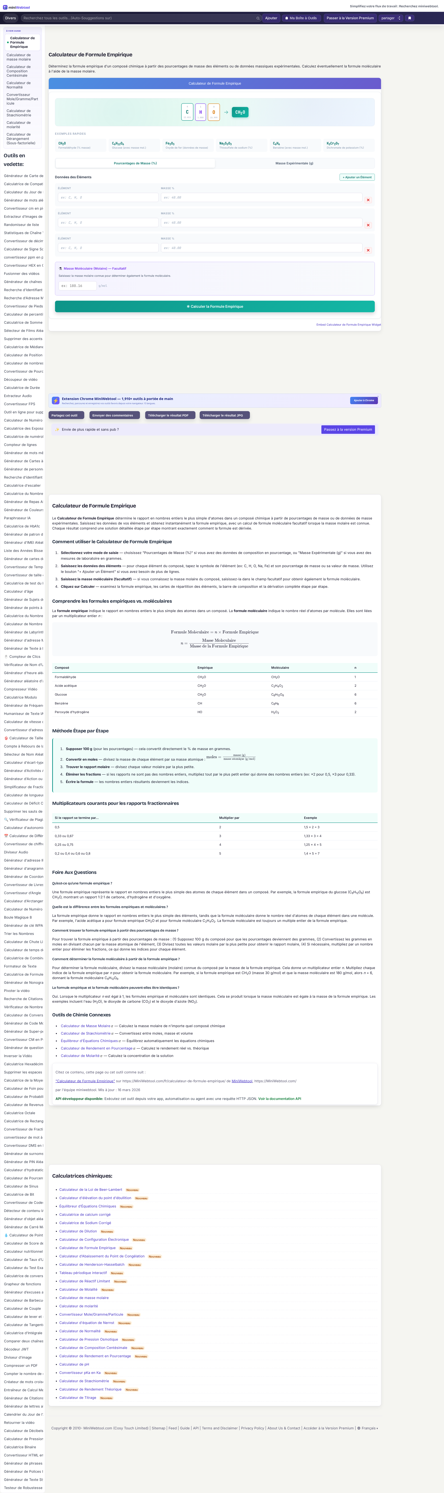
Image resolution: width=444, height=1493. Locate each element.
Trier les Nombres (19, 934)
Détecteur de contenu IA (23, 1211)
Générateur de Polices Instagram (23, 1471)
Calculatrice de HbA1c (22, 526)
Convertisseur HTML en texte (23, 1455)
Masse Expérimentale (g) (294, 163)
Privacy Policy (252, 1428)
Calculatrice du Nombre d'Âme (23, 494)
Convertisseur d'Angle (22, 893)
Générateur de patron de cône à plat (23, 534)
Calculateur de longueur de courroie (23, 795)
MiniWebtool (242, 1081)
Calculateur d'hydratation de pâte (23, 1170)
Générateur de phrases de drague (23, 1463)
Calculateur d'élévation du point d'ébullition (95, 1198)
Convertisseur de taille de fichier (23, 575)
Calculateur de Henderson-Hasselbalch (92, 1264)
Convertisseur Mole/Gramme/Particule (91, 1314)
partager (388, 18)
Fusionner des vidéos (22, 274)
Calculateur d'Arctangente (23, 901)
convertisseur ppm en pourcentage (23, 257)
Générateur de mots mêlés (23, 453)
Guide (185, 1428)
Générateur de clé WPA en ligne (23, 925)
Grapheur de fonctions (22, 1284)
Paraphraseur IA (17, 518)
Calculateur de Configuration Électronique (94, 1239)
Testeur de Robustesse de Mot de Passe (23, 1488)
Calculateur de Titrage (77, 1398)
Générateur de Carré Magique (23, 1227)
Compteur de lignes (20, 445)
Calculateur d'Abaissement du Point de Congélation (102, 1256)
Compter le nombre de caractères (23, 1374)
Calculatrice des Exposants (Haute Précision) (23, 428)
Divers (10, 18)
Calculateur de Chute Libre (23, 942)
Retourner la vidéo (19, 1423)
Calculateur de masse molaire (84, 1298)
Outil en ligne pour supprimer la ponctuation (23, 412)
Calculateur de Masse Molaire (85, 1026)
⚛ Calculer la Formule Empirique (215, 306)
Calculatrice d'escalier (22, 485)
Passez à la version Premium (348, 429)
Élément (64, 188)
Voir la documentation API (279, 1099)
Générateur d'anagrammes (23, 868)
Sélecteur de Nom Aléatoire (23, 754)
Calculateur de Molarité (80, 1056)
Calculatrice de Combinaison (23, 958)
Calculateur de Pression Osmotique (88, 1339)
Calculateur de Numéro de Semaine (23, 420)
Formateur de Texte (20, 966)
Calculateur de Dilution (78, 1231)
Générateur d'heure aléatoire (23, 673)
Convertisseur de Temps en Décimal (23, 567)
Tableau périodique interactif (83, 1273)
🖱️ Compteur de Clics (22, 657)
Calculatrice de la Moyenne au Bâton (23, 1080)
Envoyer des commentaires (113, 415)
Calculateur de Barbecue (23, 1300)
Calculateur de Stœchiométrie (86, 1033)
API (196, 1428)
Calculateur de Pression (23, 1439)
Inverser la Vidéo (18, 1056)
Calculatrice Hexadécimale (23, 1064)
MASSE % (167, 188)
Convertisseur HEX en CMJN (23, 265)
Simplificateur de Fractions (23, 787)
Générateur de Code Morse (23, 1023)
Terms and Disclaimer (220, 1428)
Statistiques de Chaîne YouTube (23, 233)
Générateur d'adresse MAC (23, 640)
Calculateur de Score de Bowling (23, 1243)
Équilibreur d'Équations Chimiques (89, 1041)
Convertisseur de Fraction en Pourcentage (23, 1129)
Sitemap (158, 1428)
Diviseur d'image (18, 1357)
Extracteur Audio (18, 396)
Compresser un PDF (21, 1365)
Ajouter (271, 18)
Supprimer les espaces (23, 1072)
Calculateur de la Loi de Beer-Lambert (90, 1189)
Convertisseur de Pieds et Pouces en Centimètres (23, 306)
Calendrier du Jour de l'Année (23, 1414)
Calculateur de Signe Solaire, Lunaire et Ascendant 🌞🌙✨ (23, 249)
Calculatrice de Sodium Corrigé (85, 1223)
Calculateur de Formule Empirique (87, 1248)
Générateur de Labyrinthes (23, 632)
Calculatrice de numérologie (23, 436)
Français (369, 1428)
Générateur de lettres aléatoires (23, 1406)
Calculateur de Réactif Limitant (84, 1281)
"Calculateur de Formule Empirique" (85, 1081)
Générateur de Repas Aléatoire (23, 502)
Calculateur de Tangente (23, 1325)
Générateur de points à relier (23, 608)
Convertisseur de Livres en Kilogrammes (23, 885)
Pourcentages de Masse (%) (135, 163)
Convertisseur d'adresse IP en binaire (23, 730)
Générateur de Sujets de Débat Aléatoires (23, 599)
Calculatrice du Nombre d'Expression (23, 616)
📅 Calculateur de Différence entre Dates (23, 836)
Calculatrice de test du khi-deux (23, 583)
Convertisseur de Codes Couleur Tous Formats (23, 1203)
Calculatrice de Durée (22, 388)
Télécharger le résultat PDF (168, 415)
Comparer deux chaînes (23, 1341)
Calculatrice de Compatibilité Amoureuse (23, 184)
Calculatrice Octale (19, 1113)
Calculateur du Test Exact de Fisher (23, 1268)
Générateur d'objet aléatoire (23, 1219)
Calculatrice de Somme (23, 322)
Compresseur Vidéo (20, 689)
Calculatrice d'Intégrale (23, 1333)
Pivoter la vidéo (17, 991)
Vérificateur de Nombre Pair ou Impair (23, 1007)
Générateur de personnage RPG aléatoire (23, 469)
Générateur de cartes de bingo (23, 559)
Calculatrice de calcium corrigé (85, 1214)
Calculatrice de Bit (19, 1194)
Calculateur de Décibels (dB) (23, 1431)
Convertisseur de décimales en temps (23, 241)
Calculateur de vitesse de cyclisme (23, 722)
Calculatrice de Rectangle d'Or (23, 1121)
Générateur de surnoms (23, 1154)
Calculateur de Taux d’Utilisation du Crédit (23, 1260)
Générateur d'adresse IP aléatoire (23, 860)
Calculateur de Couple (22, 1308)
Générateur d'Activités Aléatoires (23, 771)
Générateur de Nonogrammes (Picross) (23, 982)
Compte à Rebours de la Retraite (23, 746)
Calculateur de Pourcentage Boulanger (23, 1178)
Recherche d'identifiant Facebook (23, 477)
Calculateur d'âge (18, 591)
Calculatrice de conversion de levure (23, 1276)
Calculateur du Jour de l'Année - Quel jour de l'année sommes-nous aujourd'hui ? (23, 192)
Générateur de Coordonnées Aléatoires (23, 877)
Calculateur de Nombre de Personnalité (23, 624)
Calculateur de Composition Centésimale (93, 1348)
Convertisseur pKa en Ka (80, 1373)
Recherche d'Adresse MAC (23, 298)
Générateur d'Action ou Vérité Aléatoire (23, 779)
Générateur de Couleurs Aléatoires (23, 510)
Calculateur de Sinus (21, 1186)
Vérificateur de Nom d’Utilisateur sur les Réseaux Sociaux (23, 665)
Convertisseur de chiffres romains (23, 844)
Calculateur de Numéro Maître (23, 909)
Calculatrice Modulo (20, 697)
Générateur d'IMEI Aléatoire (23, 542)
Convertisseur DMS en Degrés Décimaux (23, 1145)
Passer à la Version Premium (350, 18)
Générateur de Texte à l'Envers (23, 648)
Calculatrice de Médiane (23, 347)
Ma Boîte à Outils (303, 18)
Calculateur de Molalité (78, 1289)
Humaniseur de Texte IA (23, 714)
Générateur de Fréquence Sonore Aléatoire (23, 705)
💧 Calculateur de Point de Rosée (23, 1235)
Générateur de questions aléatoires (23, 1048)
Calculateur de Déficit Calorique (23, 803)
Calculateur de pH (74, 1364)
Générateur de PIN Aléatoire (23, 1162)
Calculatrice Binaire (20, 1447)
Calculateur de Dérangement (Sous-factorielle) (21, 138)
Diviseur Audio (16, 852)
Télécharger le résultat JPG (223, 415)
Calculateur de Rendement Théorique (90, 1389)
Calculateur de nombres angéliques (23, 363)
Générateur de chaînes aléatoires (23, 282)
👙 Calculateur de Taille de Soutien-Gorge (23, 738)
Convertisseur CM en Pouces (23, 1040)
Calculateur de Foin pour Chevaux (23, 1088)
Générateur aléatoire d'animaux (23, 681)
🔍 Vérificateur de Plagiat (23, 820)
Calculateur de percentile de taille (23, 314)
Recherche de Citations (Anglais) (23, 999)
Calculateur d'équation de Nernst (86, 1323)
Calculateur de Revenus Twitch (23, 1105)
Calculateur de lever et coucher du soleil (23, 1317)
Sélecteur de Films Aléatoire (23, 331)
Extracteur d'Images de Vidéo (23, 216)
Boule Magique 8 (18, 917)
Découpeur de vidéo (20, 379)
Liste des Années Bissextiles (23, 551)
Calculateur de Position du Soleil (23, 355)
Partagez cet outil (65, 415)
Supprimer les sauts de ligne (23, 811)
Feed (173, 1428)
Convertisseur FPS (19, 404)
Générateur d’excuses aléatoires (23, 1292)
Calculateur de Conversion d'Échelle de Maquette (23, 1015)
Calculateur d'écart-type (23, 762)
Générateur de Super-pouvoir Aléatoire (23, 1031)
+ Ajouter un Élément (357, 177)
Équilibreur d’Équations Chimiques (87, 1206)
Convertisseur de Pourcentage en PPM (23, 371)
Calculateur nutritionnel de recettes (23, 1251)
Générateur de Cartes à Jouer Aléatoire (23, 461)
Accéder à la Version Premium (329, 1428)
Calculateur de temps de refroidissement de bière (23, 950)
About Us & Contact (283, 1428)
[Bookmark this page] (409, 18)
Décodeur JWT (16, 1349)
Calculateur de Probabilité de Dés (23, 1097)
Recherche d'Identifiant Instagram (23, 290)
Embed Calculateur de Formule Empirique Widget (349, 324)
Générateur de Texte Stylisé (23, 1480)
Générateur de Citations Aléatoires (23, 1398)
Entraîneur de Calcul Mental (23, 1390)
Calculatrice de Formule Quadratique (23, 974)
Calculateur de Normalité (80, 1331)
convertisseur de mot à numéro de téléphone (23, 1137)
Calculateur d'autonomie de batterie (23, 828)
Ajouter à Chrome (364, 400)
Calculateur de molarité (78, 1306)
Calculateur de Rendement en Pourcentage (97, 1048)
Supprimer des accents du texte (23, 339)
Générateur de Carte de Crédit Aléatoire (23, 176)
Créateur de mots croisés (23, 1382)
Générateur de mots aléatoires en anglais (23, 200)
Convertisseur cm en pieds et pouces (23, 208)
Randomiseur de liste (21, 225)
